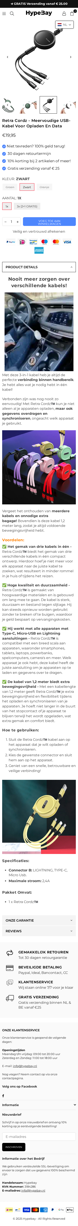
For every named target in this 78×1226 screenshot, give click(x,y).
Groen (10, 187)
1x (7, 206)
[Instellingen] (64, 13)
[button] (64, 24)
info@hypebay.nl (25, 1066)
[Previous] (7, 57)
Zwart (27, 187)
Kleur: (16, 179)
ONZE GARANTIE (20, 920)
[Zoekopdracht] (12, 13)
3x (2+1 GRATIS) (27, 206)
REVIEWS (13, 931)
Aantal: (11, 198)
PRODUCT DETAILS (21, 267)
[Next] (70, 57)
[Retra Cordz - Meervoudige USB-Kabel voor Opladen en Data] (28, 105)
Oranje (44, 187)
